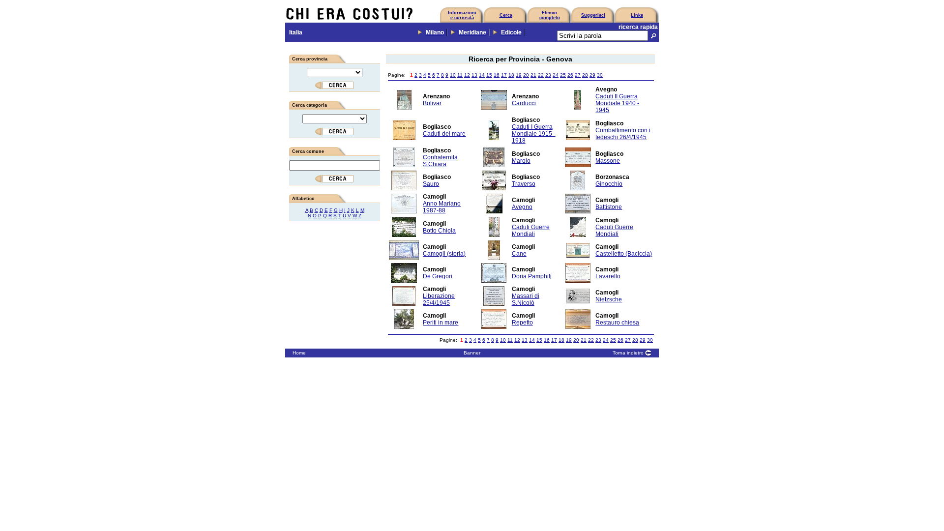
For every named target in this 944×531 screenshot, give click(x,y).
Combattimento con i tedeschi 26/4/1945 (622, 134)
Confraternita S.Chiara (440, 161)
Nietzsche (608, 299)
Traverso (523, 183)
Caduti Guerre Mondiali (531, 230)
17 (504, 75)
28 (585, 75)
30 (600, 75)
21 (533, 75)
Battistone (608, 207)
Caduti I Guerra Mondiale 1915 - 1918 (534, 133)
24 (556, 75)
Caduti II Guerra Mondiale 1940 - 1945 (617, 103)
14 (482, 75)
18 (511, 75)
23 (548, 75)
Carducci (524, 103)
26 (570, 75)
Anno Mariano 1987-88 (442, 207)
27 (578, 75)
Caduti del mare (444, 133)
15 (489, 75)
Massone (607, 160)
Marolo (521, 160)
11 (460, 75)
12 (467, 75)
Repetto (522, 322)
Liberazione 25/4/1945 (439, 299)
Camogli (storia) (444, 253)
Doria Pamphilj (532, 276)
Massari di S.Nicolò (525, 299)
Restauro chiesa (617, 322)
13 (474, 75)
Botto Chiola (439, 230)
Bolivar (432, 103)
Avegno (522, 207)
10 (453, 75)
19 (519, 75)
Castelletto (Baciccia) (623, 253)
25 (563, 75)
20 (526, 75)
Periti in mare (440, 322)
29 (592, 75)
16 (497, 75)
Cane (519, 253)
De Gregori (437, 276)
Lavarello (607, 276)
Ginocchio (608, 183)
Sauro (431, 183)
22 (541, 75)
